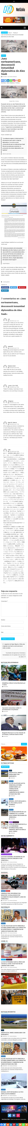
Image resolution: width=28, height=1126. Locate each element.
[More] (19, 80)
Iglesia (10, 822)
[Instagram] (13, 80)
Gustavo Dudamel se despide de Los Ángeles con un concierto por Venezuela (13, 858)
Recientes (5, 766)
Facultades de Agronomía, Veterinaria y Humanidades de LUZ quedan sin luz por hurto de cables (14, 654)
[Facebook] (2, 80)
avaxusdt (10, 346)
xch (9, 319)
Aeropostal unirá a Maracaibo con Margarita (15, 774)
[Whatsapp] (11, 80)
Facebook (5, 287)
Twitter (14, 287)
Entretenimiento (7, 836)
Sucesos (4, 872)
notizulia (5, 281)
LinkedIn (5, 290)
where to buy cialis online (16, 406)
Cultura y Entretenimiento (6, 854)
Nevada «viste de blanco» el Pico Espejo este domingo (17, 802)
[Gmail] (16, 80)
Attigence (10, 401)
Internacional (15, 822)
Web (2, 632)
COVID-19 (4, 941)
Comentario (4, 601)
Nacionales (5, 907)
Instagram (18, 1115)
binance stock (12, 366)
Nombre (3, 620)
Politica (3, 55)
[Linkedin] (8, 80)
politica (8, 281)
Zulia (10, 770)
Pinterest (22, 287)
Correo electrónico (6, 626)
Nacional (11, 781)
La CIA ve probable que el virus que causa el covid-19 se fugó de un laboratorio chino (13, 963)
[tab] (5, 767)
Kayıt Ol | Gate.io (12, 422)
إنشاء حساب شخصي (13, 385)
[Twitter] (5, 80)
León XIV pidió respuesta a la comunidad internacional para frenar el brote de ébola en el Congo (18, 827)
